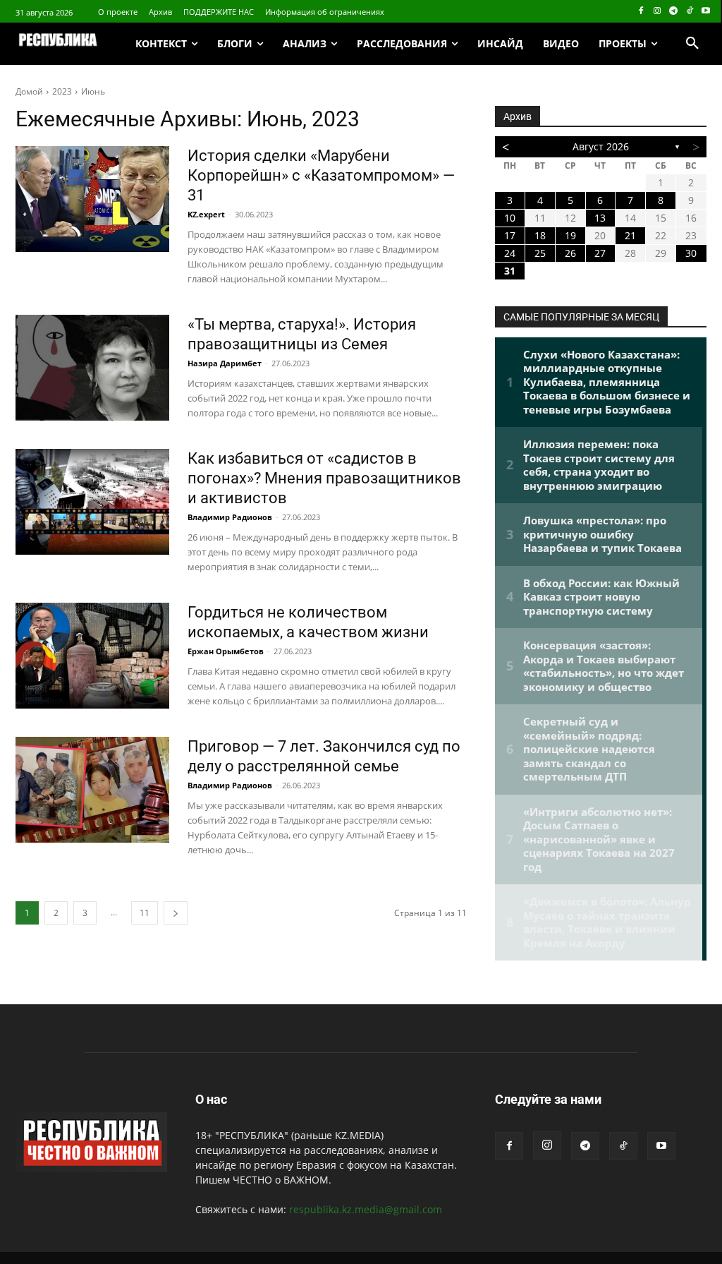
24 (509, 253)
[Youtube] (705, 12)
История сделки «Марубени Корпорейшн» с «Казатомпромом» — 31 (321, 175)
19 (570, 235)
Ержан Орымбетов (226, 651)
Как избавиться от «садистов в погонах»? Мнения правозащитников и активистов (324, 478)
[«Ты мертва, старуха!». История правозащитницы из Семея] (92, 368)
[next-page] (176, 913)
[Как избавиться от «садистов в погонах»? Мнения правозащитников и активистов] (92, 502)
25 (540, 253)
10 (509, 217)
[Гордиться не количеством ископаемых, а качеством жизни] (92, 656)
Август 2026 (601, 146)
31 (509, 270)
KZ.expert (206, 214)
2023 (62, 91)
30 (691, 253)
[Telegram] (674, 12)
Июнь (93, 91)
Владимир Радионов (230, 517)
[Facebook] (641, 12)
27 (600, 253)
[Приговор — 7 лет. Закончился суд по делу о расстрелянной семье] (92, 790)
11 (144, 913)
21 (630, 235)
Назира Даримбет (225, 363)
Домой (29, 91)
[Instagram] (657, 12)
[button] (692, 44)
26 (570, 253)
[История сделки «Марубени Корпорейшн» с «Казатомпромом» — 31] (92, 199)
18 (540, 235)
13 (600, 217)
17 (509, 235)
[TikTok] (689, 12)
